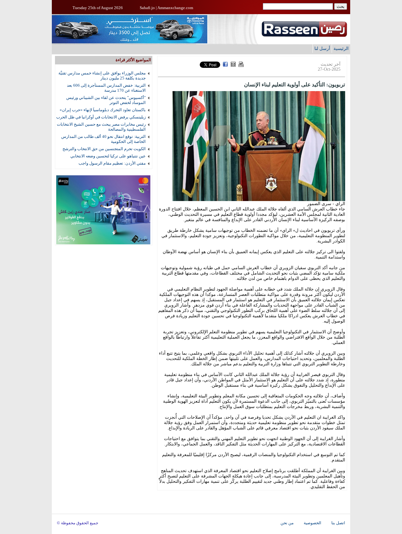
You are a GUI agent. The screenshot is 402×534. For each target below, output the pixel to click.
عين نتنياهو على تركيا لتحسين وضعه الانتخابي (108, 156)
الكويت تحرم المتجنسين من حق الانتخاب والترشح (104, 148)
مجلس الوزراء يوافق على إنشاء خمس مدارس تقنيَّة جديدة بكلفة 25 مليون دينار (102, 75)
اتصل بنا (338, 523)
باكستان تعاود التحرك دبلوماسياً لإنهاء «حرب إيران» (103, 109)
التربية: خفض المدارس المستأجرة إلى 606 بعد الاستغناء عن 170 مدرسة (106, 88)
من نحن (287, 523)
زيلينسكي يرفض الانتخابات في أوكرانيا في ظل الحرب (101, 117)
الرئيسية (341, 48)
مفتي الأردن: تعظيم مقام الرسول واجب (112, 163)
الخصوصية (312, 523)
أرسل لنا (322, 48)
